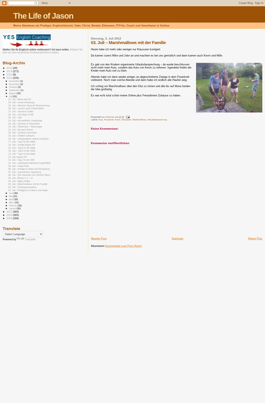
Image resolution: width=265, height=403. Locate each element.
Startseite (177, 238)
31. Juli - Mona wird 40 (19, 99)
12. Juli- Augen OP (17, 157)
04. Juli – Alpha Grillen (19, 181)
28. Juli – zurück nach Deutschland (26, 108)
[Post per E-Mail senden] (127, 117)
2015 (9, 68)
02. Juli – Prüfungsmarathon (22, 187)
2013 (9, 74)
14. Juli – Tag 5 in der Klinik (21, 150)
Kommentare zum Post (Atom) (123, 246)
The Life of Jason (43, 15)
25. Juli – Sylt (15, 117)
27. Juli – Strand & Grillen (21, 111)
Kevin (117, 119)
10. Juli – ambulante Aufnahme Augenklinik (29, 163)
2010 (9, 215)
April (11, 199)
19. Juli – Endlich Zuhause (21, 135)
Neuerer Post (99, 238)
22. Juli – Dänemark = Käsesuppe (25, 126)
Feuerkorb (109, 119)
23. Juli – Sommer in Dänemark (24, 123)
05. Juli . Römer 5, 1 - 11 (20, 178)
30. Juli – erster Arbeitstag (21, 102)
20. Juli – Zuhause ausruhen (22, 132)
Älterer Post (255, 238)
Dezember (14, 81)
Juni (11, 193)
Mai (11, 196)
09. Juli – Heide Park (18, 166)
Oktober (13, 87)
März (12, 202)
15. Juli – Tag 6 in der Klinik (21, 148)
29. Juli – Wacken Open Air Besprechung (28, 105)
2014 (9, 71)
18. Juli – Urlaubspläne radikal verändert (28, 139)
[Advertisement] (19, 310)
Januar (13, 208)
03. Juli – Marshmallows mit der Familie (27, 184)
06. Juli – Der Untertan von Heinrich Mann (29, 175)
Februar (13, 205)
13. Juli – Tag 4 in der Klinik (21, 154)
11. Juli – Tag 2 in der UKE (21, 160)
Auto (100, 119)
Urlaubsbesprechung (157, 119)
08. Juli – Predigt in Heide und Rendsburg (29, 169)
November (14, 84)
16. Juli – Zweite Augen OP (21, 145)
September (14, 90)
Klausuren (126, 119)
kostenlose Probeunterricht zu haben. (38, 52)
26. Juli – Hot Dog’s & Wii (20, 114)
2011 (9, 211)
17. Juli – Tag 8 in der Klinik (21, 141)
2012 (9, 78)
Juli (11, 96)
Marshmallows (139, 119)
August (13, 93)
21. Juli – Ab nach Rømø (20, 129)
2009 (9, 218)
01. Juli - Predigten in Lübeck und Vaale (28, 190)
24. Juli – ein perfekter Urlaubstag (25, 120)
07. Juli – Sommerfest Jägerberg (24, 172)
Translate (30, 239)
